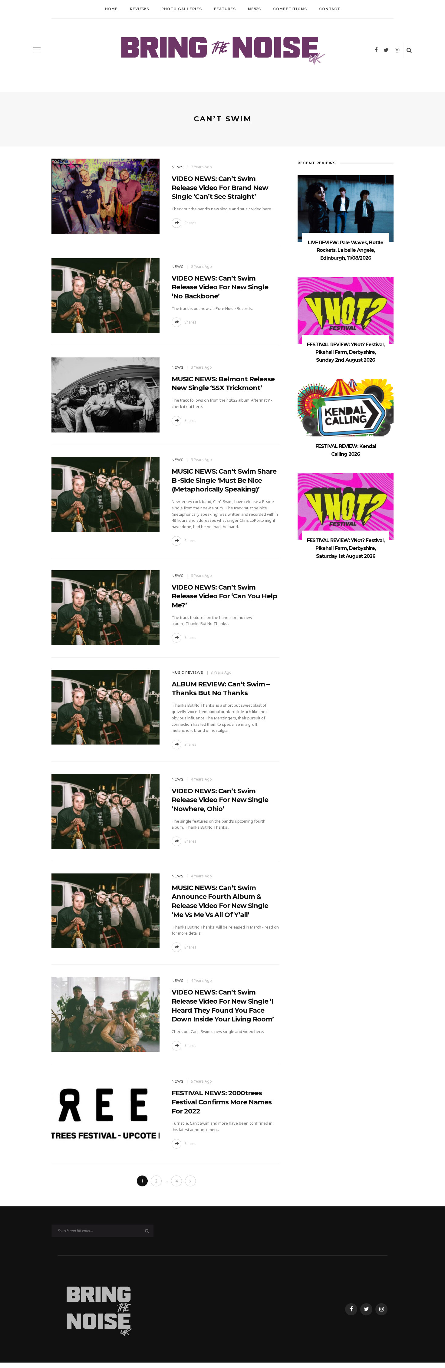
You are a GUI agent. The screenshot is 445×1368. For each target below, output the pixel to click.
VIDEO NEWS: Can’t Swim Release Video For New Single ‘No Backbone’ (220, 287)
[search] (409, 50)
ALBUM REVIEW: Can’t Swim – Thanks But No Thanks (220, 688)
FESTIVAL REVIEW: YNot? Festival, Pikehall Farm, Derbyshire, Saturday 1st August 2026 (345, 548)
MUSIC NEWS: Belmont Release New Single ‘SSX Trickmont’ (223, 383)
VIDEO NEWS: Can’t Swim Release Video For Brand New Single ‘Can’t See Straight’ (220, 188)
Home (111, 9)
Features (225, 9)
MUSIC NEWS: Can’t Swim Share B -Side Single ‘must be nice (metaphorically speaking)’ (224, 480)
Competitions (290, 9)
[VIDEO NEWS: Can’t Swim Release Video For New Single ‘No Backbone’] (105, 295)
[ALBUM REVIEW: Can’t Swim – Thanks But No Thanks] (105, 706)
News (254, 9)
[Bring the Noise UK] (99, 1308)
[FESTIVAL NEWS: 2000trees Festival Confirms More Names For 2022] (105, 1113)
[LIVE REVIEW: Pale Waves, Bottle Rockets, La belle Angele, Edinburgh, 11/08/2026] (346, 208)
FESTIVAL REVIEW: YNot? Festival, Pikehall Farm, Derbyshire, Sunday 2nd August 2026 (345, 352)
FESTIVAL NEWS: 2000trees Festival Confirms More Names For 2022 (222, 1102)
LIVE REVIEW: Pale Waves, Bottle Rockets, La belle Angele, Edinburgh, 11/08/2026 (345, 250)
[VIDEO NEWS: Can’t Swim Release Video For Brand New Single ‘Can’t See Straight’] (105, 196)
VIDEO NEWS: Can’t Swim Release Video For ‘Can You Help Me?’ (224, 596)
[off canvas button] (37, 50)
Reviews (139, 9)
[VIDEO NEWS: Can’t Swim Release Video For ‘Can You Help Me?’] (105, 607)
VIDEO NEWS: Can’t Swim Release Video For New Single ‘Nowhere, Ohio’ (220, 800)
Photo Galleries (181, 9)
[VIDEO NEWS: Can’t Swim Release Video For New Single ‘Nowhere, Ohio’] (105, 811)
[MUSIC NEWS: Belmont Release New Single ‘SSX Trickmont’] (105, 394)
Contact (329, 9)
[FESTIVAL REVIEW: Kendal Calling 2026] (346, 412)
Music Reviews (187, 672)
